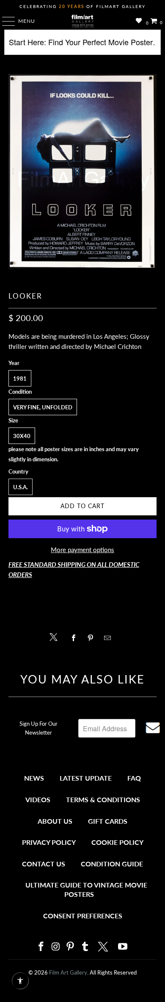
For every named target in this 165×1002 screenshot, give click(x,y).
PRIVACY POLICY (49, 842)
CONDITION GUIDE (112, 864)
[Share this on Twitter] (55, 636)
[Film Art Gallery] (82, 21)
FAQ (134, 778)
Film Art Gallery (68, 972)
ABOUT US (55, 821)
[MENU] (4, 21)
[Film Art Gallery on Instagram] (56, 947)
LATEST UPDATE (86, 778)
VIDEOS (37, 799)
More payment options (82, 549)
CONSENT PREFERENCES (82, 916)
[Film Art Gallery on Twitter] (104, 947)
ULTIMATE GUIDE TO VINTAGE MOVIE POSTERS (86, 889)
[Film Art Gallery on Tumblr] (85, 947)
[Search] (82, 45)
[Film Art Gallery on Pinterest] (70, 947)
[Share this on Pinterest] (92, 638)
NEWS (34, 778)
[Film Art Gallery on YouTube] (123, 947)
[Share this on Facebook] (75, 638)
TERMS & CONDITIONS (103, 799)
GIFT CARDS (107, 821)
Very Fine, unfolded (42, 407)
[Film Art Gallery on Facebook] (41, 947)
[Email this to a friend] (109, 638)
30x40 (21, 436)
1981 (20, 378)
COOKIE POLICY (117, 842)
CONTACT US (43, 864)
